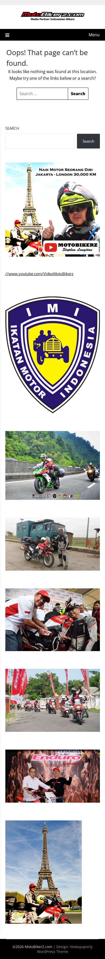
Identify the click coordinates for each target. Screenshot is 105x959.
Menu (94, 35)
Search (12, 128)
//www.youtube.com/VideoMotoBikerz (39, 273)
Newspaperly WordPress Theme (65, 949)
